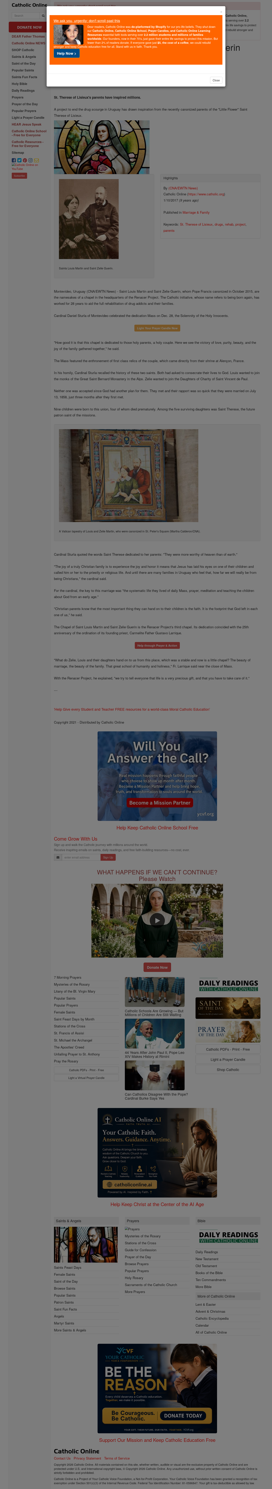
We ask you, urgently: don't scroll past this (87, 20)
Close (216, 80)
